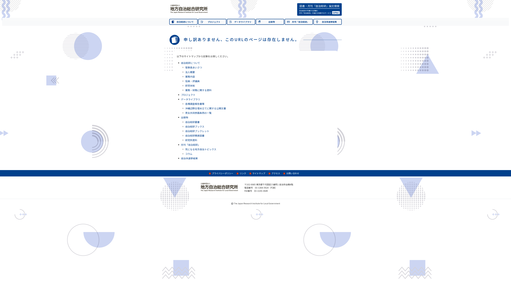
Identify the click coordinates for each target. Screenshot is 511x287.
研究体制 (190, 85)
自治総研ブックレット (197, 131)
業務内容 (190, 76)
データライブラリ (190, 99)
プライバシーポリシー (222, 173)
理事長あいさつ (193, 67)
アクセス (276, 173)
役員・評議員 (192, 81)
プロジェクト (188, 94)
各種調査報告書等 (194, 103)
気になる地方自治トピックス (200, 149)
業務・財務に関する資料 (198, 90)
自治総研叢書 (192, 122)
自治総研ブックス (194, 126)
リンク (243, 173)
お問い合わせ (292, 173)
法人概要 (190, 72)
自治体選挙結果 (189, 158)
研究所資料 (191, 140)
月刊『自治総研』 (190, 144)
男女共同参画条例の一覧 (198, 113)
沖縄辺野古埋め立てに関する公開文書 (205, 108)
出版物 (184, 117)
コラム (188, 153)
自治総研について (190, 63)
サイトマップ (258, 173)
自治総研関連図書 (194, 135)
